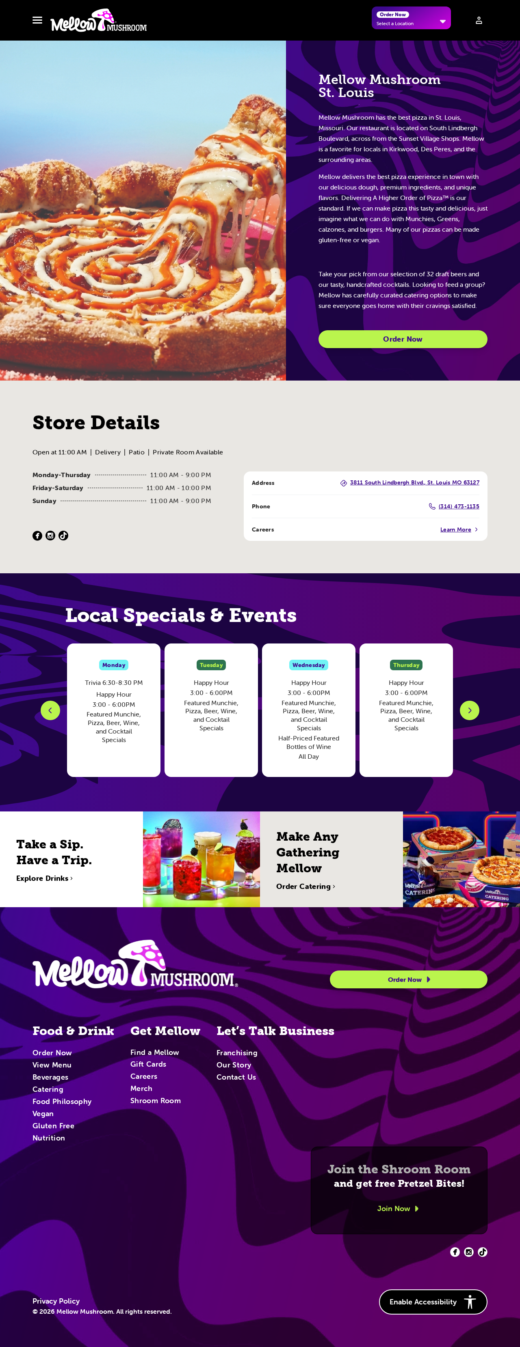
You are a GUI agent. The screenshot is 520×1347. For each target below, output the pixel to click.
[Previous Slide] (50, 710)
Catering (47, 1090)
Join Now (393, 1208)
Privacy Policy (56, 1301)
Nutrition (48, 1138)
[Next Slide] (469, 710)
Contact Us (236, 1078)
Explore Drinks (42, 878)
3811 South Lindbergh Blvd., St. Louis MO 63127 (414, 483)
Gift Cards (148, 1065)
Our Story (234, 1065)
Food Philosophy (61, 1102)
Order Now (402, 339)
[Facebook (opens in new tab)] (455, 1252)
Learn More (455, 529)
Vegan (43, 1114)
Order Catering (303, 886)
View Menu (52, 1065)
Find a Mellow (155, 1053)
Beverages (50, 1078)
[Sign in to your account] (479, 20)
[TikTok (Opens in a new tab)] (63, 536)
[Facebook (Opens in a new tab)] (37, 536)
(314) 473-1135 (459, 506)
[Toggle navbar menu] (37, 20)
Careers (144, 1077)
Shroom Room (155, 1101)
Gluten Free (53, 1126)
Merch (141, 1089)
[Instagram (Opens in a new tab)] (50, 536)
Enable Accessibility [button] (423, 1301)
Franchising (237, 1053)
